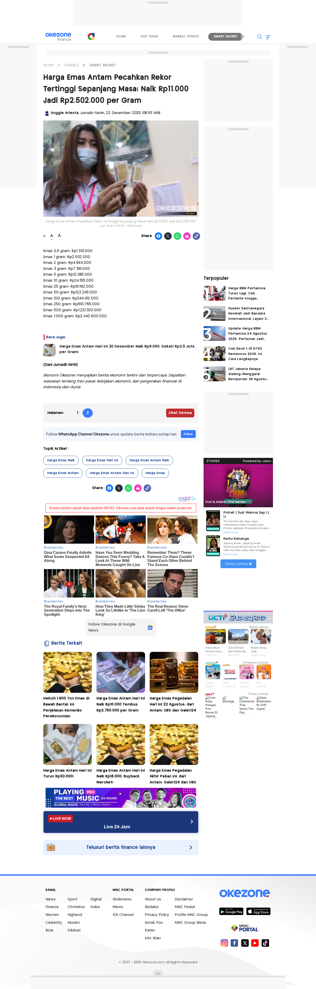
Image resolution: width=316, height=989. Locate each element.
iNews (118, 907)
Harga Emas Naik (61, 460)
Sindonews (122, 899)
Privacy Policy (157, 915)
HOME (48, 65)
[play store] (231, 911)
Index (95, 907)
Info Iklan (153, 938)
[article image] (215, 293)
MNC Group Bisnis (190, 922)
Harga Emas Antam (63, 473)
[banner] (121, 806)
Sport (72, 899)
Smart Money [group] (225, 36)
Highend (75, 915)
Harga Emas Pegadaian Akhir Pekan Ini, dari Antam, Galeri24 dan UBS (173, 776)
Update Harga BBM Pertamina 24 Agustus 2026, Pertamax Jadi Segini (247, 334)
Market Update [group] (186, 36)
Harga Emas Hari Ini (102, 460)
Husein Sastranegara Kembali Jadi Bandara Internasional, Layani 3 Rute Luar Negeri (247, 314)
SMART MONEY (102, 65)
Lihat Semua (180, 413)
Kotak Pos (154, 922)
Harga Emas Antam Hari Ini (112, 473)
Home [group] (121, 36)
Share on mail (187, 236)
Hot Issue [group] (149, 36)
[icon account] (47, 113)
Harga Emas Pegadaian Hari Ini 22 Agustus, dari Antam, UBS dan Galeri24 (173, 704)
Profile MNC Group (191, 915)
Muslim (74, 922)
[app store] (258, 911)
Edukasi (74, 930)
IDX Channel (123, 915)
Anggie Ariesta (64, 113)
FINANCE (71, 65)
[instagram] (224, 943)
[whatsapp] (177, 236)
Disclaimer (184, 899)
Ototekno (76, 907)
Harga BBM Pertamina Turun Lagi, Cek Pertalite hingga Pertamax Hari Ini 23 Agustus (247, 294)
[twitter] (245, 943)
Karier (150, 930)
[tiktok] (265, 943)
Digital (96, 899)
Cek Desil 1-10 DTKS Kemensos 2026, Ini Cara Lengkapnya (245, 354)
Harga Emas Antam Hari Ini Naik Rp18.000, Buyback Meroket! (120, 776)
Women (52, 915)
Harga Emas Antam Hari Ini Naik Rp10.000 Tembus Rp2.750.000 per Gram (120, 704)
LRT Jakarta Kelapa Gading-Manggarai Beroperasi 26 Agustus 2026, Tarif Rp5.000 (248, 374)
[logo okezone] (245, 893)
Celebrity (54, 922)
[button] (243, 36)
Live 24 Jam (117, 826)
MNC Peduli (185, 907)
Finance (52, 907)
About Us (153, 899)
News (51, 899)
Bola (49, 930)
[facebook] (234, 943)
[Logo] (91, 36)
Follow (188, 434)
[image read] (49, 350)
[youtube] (255, 943)
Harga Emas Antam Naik (149, 460)
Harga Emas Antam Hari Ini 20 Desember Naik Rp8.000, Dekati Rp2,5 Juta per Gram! (126, 349)
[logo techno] (58, 37)
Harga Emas (155, 473)
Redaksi (151, 907)
